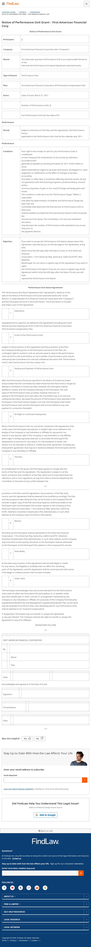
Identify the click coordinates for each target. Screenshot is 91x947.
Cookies (34, 940)
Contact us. (16, 858)
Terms (4, 940)
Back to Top (47, 831)
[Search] (86, 3)
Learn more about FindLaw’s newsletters (19, 789)
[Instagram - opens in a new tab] (28, 887)
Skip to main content (45, 2)
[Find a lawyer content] (86, 904)
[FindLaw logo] (14, 4)
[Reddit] (37, 887)
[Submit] (84, 780)
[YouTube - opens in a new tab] (12, 887)
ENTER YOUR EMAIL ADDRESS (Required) (18, 868)
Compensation (35, 12)
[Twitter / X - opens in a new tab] (20, 887)
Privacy (13, 940)
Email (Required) (10, 775)
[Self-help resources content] (86, 911)
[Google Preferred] (45, 887)
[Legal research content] (86, 919)
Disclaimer (23, 940)
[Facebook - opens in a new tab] (4, 887)
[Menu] (3, 3)
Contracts (22, 12)
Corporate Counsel (9, 12)
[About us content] (86, 896)
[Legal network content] (86, 927)
